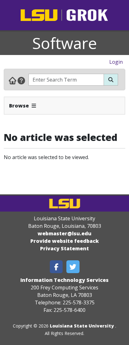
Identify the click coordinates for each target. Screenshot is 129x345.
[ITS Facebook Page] (56, 266)
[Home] (12, 80)
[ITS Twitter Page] (73, 266)
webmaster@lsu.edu (64, 233)
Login (116, 61)
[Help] (21, 80)
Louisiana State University (82, 326)
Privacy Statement (64, 248)
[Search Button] (111, 80)
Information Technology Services (64, 280)
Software (64, 43)
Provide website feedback (64, 241)
